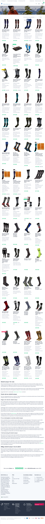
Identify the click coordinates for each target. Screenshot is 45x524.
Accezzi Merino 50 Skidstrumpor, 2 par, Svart (17, 80)
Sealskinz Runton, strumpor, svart (28, 259)
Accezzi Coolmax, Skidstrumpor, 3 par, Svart (5, 234)
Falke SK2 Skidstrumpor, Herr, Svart (5, 55)
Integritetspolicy (26, 481)
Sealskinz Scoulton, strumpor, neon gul (38, 260)
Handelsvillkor (26, 480)
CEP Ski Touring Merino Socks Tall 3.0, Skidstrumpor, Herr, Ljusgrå (28, 368)
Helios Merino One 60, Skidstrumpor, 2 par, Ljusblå (5, 129)
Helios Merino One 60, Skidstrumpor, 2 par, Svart (39, 104)
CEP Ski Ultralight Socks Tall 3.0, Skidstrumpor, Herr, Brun (27, 343)
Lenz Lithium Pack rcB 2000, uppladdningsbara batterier (17, 56)
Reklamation (14, 483)
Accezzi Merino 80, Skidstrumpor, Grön (17, 129)
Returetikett (25, 483)
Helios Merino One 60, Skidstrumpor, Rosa (28, 104)
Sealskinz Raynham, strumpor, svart (16, 342)
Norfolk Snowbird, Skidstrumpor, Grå (6, 208)
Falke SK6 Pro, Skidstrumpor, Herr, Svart (16, 312)
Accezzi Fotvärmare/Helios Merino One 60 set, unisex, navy (17, 182)
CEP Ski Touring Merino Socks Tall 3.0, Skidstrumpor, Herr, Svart (6, 368)
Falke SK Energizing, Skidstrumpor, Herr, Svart (38, 56)
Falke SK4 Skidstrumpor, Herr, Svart (38, 367)
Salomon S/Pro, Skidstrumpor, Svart (27, 234)
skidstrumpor (13, 413)
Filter (41, 17)
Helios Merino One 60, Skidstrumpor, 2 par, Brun (17, 30)
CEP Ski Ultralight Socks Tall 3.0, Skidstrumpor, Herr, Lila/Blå (16, 368)
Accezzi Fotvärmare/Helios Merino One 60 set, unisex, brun (6, 182)
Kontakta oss (25, 477)
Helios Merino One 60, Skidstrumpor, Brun (5, 104)
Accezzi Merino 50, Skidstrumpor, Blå (6, 153)
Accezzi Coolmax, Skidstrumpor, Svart (38, 208)
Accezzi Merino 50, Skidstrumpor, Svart (17, 208)
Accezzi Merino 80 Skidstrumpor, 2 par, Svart (39, 129)
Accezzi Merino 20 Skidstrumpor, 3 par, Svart (39, 181)
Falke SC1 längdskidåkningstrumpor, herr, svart (39, 313)
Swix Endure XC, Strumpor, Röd (5, 312)
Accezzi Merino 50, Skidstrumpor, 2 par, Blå (28, 30)
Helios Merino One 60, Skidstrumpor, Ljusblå (17, 104)
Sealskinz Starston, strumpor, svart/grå (15, 235)
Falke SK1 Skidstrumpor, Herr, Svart (16, 288)
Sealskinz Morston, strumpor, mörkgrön (4, 343)
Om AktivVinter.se (26, 478)
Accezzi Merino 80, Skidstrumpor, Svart (28, 181)
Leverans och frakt (15, 478)
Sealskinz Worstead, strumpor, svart (38, 288)
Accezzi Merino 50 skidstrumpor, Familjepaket (28, 208)
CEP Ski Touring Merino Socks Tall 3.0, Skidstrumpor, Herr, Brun (39, 343)
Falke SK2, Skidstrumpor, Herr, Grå (27, 55)
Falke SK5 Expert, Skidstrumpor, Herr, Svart (27, 80)
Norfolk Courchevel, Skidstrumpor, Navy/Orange (16, 154)
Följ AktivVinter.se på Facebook (39, 481)
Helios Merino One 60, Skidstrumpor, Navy (39, 80)
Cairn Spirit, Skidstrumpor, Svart (5, 80)
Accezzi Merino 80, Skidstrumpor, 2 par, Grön (28, 129)
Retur (13, 481)
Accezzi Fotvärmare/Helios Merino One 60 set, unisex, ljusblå (39, 154)
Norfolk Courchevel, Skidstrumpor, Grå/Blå (27, 154)
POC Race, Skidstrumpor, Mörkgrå (5, 288)
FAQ (13, 477)
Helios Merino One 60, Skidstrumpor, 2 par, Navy (5, 30)
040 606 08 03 (39, 477)
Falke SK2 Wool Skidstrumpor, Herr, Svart (16, 259)
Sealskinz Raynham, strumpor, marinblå (26, 313)
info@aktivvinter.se (40, 478)
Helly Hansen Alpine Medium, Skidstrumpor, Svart (38, 235)
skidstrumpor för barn (17, 391)
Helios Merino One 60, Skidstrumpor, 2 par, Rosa (39, 30)
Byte (13, 480)
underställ (41, 443)
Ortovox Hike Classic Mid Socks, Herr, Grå (28, 288)
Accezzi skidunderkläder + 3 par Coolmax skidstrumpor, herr (6, 260)
